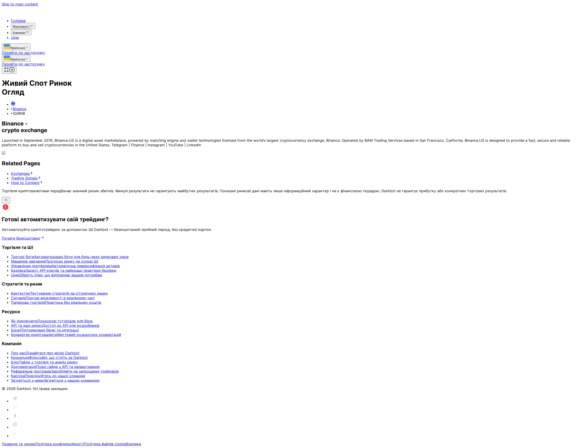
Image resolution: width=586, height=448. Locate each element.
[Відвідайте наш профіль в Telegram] (15, 401)
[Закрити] (6, 200)
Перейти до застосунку (23, 52)
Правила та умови (18, 444)
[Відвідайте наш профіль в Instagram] (15, 427)
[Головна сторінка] (13, 104)
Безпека (133, 444)
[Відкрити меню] (9, 70)
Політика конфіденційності (59, 444)
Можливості (21, 26)
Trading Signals (24, 178)
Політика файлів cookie (105, 444)
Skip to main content (20, 4)
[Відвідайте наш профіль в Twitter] (15, 409)
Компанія (19, 33)
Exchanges (20, 173)
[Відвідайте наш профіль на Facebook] (15, 418)
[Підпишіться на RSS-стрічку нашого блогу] (15, 435)
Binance (19, 109)
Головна (18, 20)
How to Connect (25, 182)
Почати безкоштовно (21, 238)
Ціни (15, 37)
